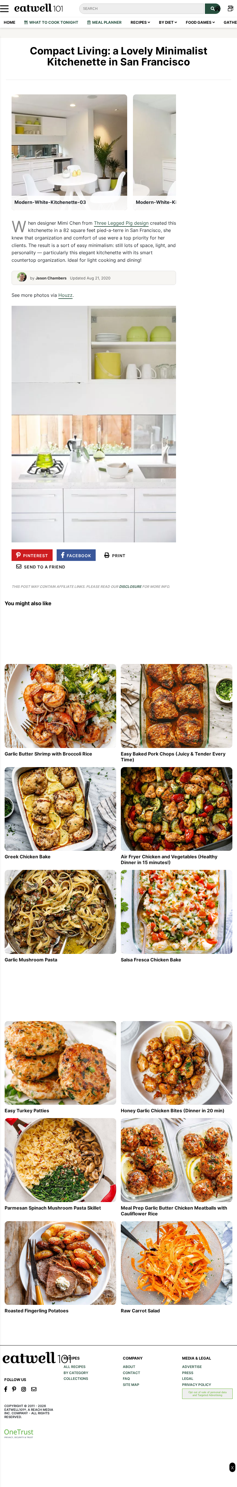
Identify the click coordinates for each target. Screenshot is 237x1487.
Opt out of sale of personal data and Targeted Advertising (207, 1394)
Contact (131, 1373)
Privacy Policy (196, 1385)
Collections (76, 1379)
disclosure (130, 586)
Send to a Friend (43, 566)
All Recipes (75, 1367)
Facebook (77, 555)
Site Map (131, 1385)
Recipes (139, 22)
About (129, 1367)
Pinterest (34, 555)
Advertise (192, 1367)
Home (9, 22)
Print (117, 555)
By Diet (167, 22)
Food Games (199, 22)
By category (76, 1373)
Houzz (65, 295)
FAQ (126, 1379)
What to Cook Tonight (52, 22)
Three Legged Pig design (121, 223)
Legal (187, 1379)
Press (187, 1373)
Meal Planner (106, 22)
